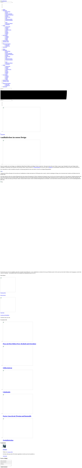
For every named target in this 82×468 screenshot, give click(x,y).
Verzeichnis (2, 134)
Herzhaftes (5, 10)
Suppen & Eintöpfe (9, 20)
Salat (6, 18)
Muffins (6, 33)
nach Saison (5, 35)
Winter (6, 39)
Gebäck (6, 28)
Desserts (6, 27)
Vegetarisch (7, 24)
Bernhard (5, 449)
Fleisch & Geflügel (8, 23)
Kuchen (6, 32)
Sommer (6, 37)
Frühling (7, 36)
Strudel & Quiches (8, 19)
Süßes (4, 25)
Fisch (6, 22)
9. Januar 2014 (10, 452)
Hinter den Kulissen (6, 43)
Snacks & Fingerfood (9, 14)
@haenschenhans (36, 167)
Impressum (5, 47)
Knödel (6, 15)
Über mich (7, 44)
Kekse (6, 30)
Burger (6, 12)
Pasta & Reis (7, 17)
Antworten (5, 456)
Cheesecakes (7, 26)
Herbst (6, 38)
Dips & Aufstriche (8, 13)
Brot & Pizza (7, 11)
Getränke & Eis (8, 29)
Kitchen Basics (6, 40)
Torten (6, 34)
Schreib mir (7, 45)
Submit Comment (4, 466)
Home (4, 9)
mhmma (50, 167)
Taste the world (6, 41)
